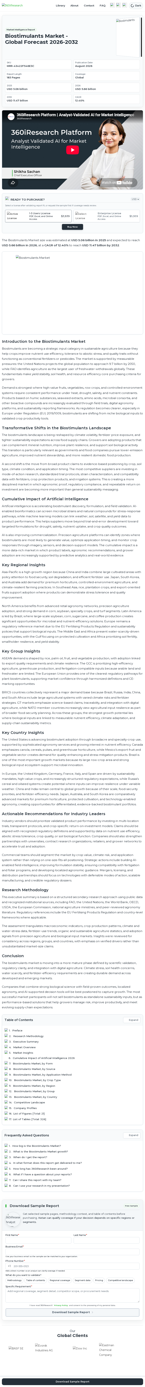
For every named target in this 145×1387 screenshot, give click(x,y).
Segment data (82, 1280)
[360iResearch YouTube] (118, 5)
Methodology (14, 1280)
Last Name (80, 1235)
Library (60, 5)
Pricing (99, 1280)
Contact (89, 5)
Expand (133, 1020)
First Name (12, 1235)
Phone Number (15, 1261)
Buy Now (72, 227)
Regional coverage (60, 1280)
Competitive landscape (120, 1280)
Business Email (14, 1246)
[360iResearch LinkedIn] (112, 5)
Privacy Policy (61, 1305)
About (74, 5)
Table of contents (35, 1280)
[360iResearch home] (16, 6)
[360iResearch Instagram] (124, 5)
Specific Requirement (18, 1286)
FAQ (103, 5)
